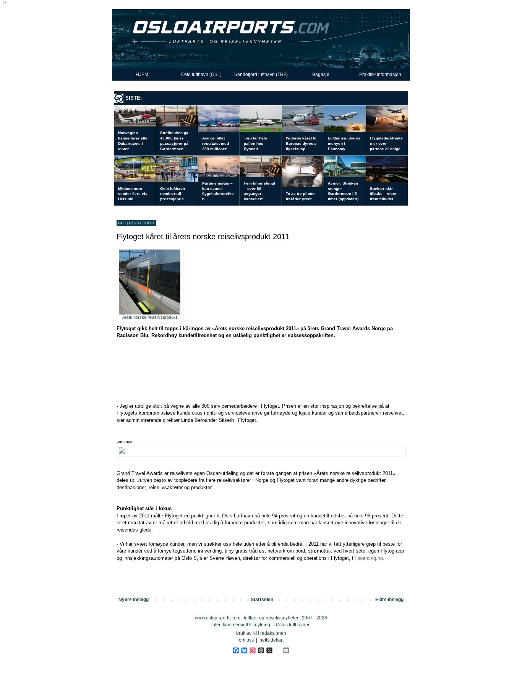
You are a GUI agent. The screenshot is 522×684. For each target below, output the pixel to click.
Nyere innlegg (133, 599)
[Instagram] (252, 650)
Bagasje (320, 74)
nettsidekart (271, 640)
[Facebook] (235, 650)
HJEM (142, 74)
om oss (246, 640)
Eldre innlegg (389, 599)
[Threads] (261, 650)
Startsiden (262, 599)
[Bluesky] (244, 650)
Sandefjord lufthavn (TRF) (261, 74)
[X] (269, 650)
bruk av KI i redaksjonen (261, 633)
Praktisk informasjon (380, 74)
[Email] (286, 650)
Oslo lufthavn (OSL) (201, 74)
